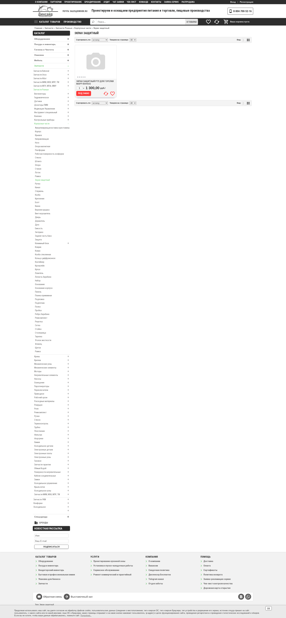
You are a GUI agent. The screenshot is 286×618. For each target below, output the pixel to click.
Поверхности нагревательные (51, 472)
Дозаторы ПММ (51, 104)
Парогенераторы (51, 386)
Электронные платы (51, 453)
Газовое (51, 460)
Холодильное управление (51, 483)
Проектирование (73, 2)
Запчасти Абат (51, 78)
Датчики (51, 101)
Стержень (39, 191)
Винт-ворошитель (42, 213)
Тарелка (38, 336)
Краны (51, 356)
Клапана (51, 116)
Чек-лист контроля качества (218, 583)
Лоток (38, 172)
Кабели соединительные (51, 475)
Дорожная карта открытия (216, 588)
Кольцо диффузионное (45, 258)
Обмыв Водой (51, 468)
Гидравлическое (51, 97)
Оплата (207, 565)
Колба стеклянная (43, 254)
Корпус (38, 131)
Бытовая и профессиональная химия (56, 574)
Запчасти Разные (51, 89)
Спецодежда (51, 517)
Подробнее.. (85, 615)
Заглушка (39, 232)
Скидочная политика (159, 570)
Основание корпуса (43, 288)
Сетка (37, 325)
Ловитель (39, 273)
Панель (38, 292)
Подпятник (40, 303)
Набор (38, 280)
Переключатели (51, 390)
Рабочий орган (51, 397)
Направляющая (42, 139)
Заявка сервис (171, 2)
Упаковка (51, 55)
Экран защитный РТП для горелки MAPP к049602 (95, 82)
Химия (51, 442)
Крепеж (51, 360)
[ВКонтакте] (241, 597)
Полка (38, 306)
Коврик (38, 247)
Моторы (51, 371)
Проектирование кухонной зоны (109, 561)
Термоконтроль (51, 423)
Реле (51, 408)
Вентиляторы (51, 93)
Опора (38, 165)
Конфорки (51, 503)
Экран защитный (42, 180)
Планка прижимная (43, 295)
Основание (40, 284)
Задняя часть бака (43, 236)
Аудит (107, 2)
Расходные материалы (51, 401)
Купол (37, 269)
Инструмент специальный (51, 112)
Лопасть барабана (43, 277)
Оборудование (51, 39)
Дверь (38, 217)
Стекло (38, 157)
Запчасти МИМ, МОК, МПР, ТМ (51, 82)
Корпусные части (51, 123)
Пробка (38, 310)
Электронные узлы (51, 457)
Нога (37, 142)
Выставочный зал (82, 596)
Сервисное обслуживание (106, 570)
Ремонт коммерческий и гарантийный (112, 574)
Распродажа (188, 2)
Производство (72, 21)
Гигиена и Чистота (51, 50)
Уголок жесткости (43, 340)
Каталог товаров (49, 21)
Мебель (51, 60)
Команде (143, 2)
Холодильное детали (51, 445)
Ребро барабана (42, 314)
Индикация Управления (51, 108)
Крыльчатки (51, 486)
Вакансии (153, 565)
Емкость (39, 228)
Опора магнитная (42, 146)
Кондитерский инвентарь (51, 570)
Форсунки (51, 438)
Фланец (38, 344)
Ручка (37, 183)
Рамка (38, 176)
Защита (38, 239)
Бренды (43, 522)
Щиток (38, 347)
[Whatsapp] (248, 597)
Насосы (51, 378)
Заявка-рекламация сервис (217, 579)
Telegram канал (156, 579)
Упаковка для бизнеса (49, 579)
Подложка (39, 299)
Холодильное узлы (51, 490)
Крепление (39, 198)
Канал (37, 187)
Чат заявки (118, 2)
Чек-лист (131, 2)
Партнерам (56, 2)
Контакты (156, 2)
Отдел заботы (156, 583)
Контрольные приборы (51, 119)
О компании (41, 2)
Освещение (51, 382)
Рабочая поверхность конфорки (49, 154)
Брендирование (92, 2)
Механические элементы (51, 367)
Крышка (38, 135)
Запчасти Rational (51, 70)
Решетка (39, 321)
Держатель (40, 221)
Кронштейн (40, 265)
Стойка (38, 329)
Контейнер (39, 262)
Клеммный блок (52, 243)
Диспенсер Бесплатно (160, 574)
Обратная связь (52, 596)
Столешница (40, 333)
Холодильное (51, 506)
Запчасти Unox (51, 74)
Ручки (51, 416)
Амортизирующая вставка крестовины (52, 128)
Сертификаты (210, 570)
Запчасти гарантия (51, 464)
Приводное (51, 393)
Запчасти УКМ (51, 499)
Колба (37, 195)
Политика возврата (213, 574)
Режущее (51, 404)
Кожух (37, 251)
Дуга (37, 224)
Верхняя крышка (42, 210)
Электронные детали (51, 449)
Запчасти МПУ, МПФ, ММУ (51, 85)
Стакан (38, 169)
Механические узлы (51, 363)
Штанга (38, 161)
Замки (51, 479)
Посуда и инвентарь (51, 44)
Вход (233, 2)
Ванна (37, 206)
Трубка (51, 427)
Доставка (208, 561)
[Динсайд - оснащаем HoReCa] (45, 11)
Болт (37, 202)
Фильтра (51, 434)
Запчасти (51, 66)
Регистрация (246, 2)
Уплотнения (51, 431)
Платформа (40, 150)
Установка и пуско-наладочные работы (113, 565)
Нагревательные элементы (51, 375)
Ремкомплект (41, 318)
